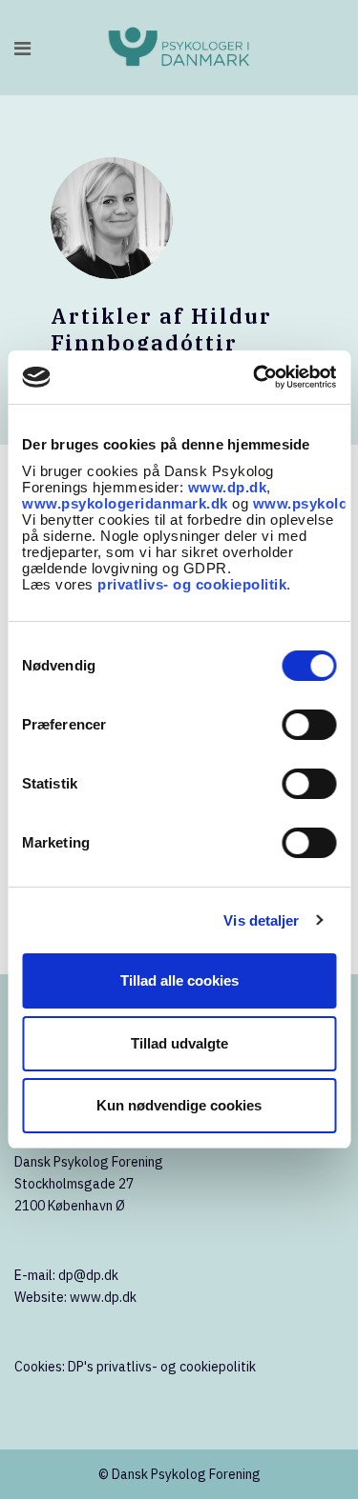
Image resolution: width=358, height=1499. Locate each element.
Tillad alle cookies (179, 980)
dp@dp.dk (88, 1275)
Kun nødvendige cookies (179, 1105)
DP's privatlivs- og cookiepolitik (162, 1366)
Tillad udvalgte (179, 1043)
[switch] (309, 725)
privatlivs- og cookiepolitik (191, 584)
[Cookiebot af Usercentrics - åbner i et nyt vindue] (255, 377)
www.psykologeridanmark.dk (125, 503)
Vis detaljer (261, 920)
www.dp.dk (227, 487)
